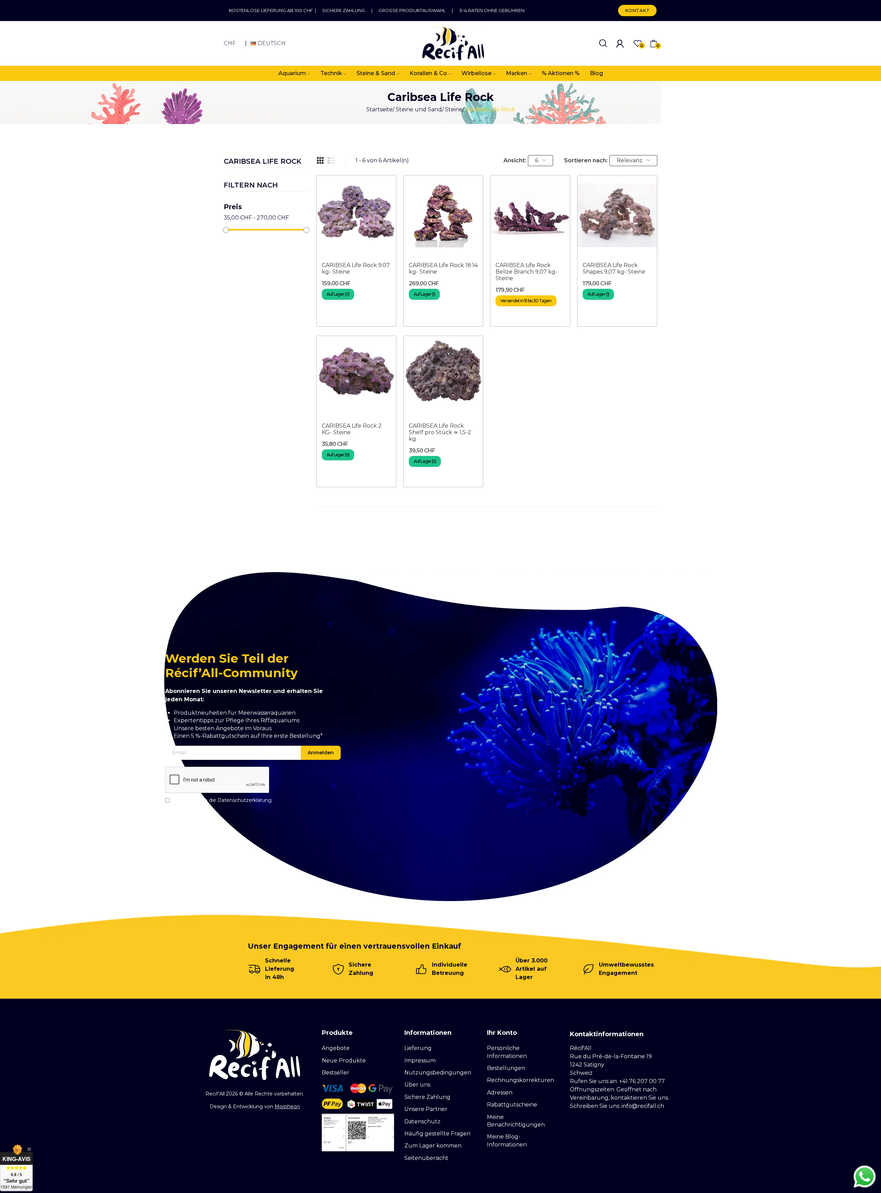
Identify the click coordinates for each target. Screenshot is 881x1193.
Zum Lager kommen (432, 1145)
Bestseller (335, 1072)
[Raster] (320, 160)
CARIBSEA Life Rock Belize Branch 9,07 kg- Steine (527, 272)
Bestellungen (506, 1068)
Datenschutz (422, 1121)
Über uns (417, 1084)
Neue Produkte (344, 1060)
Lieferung (418, 1048)
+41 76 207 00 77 (642, 1081)
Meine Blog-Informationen (507, 1140)
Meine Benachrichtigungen (516, 1121)
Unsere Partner (425, 1109)
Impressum (420, 1060)
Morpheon (287, 1106)
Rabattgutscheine (512, 1104)
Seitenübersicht (426, 1158)
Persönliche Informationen (507, 1052)
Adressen (499, 1092)
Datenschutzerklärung (244, 800)
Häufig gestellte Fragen (437, 1133)
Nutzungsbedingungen (437, 1072)
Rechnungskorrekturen (520, 1080)
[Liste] (331, 160)
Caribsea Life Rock (262, 161)
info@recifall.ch (643, 1106)
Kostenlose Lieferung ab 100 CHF (272, 10)
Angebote (336, 1048)
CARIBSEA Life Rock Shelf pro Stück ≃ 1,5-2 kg (440, 432)
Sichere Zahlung (343, 10)
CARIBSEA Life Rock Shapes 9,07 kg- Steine (614, 268)
